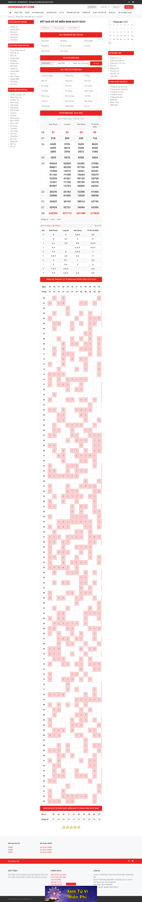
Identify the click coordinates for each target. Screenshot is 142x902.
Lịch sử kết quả (46, 225)
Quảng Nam (14, 58)
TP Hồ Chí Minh (16, 95)
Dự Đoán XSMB (46, 847)
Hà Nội (13, 27)
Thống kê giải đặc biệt (118, 87)
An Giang (13, 126)
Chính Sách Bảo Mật (58, 877)
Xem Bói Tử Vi (56, 882)
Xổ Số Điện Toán (125, 13)
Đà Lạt (12, 147)
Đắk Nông (14, 82)
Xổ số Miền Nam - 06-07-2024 (71, 113)
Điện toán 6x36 (116, 61)
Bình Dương (14, 118)
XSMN (59, 119)
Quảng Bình (14, 71)
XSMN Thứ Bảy (67, 119)
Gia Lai (13, 74)
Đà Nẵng (13, 61)
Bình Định (14, 66)
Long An (13, 113)
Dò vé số (96, 63)
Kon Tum (13, 84)
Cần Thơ (13, 134)
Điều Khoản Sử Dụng (58, 875)
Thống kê (57, 225)
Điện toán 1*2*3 (116, 63)
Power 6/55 (114, 71)
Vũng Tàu (13, 141)
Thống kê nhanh (116, 95)
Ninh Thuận (14, 76)
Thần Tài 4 (114, 58)
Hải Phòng (14, 35)
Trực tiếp (18, 13)
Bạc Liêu (13, 139)
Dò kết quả (128, 7)
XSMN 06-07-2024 (78, 119)
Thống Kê (86, 13)
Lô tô (61, 13)
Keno (113, 76)
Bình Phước (14, 110)
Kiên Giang (14, 103)
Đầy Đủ (45, 219)
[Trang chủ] (10, 12)
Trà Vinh (13, 115)
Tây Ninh (13, 128)
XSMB (10, 847)
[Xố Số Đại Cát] (21, 7)
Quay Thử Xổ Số (99, 13)
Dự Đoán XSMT (46, 852)
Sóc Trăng (14, 131)
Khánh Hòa (14, 63)
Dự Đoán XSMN (46, 850)
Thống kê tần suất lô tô (119, 89)
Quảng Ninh (14, 29)
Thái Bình (13, 40)
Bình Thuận (14, 121)
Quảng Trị (14, 69)
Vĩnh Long (14, 123)
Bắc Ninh (13, 32)
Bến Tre (13, 144)
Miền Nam (114, 105)
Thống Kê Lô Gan (116, 92)
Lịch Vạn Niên (56, 880)
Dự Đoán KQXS (38, 13)
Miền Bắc (113, 100)
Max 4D (113, 66)
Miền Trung (114, 102)
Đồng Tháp (14, 97)
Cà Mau (13, 100)
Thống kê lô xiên (116, 97)
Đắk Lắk (13, 56)
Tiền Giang (14, 105)
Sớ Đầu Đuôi (52, 13)
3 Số (58, 219)
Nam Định (14, 37)
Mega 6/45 (114, 68)
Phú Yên (13, 53)
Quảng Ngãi (14, 79)
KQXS (27, 13)
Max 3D (113, 74)
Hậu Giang (14, 108)
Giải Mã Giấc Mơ (73, 13)
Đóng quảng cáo (71, 884)
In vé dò (112, 13)
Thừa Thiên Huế (16, 50)
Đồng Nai (13, 136)
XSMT (10, 852)
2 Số (52, 219)
